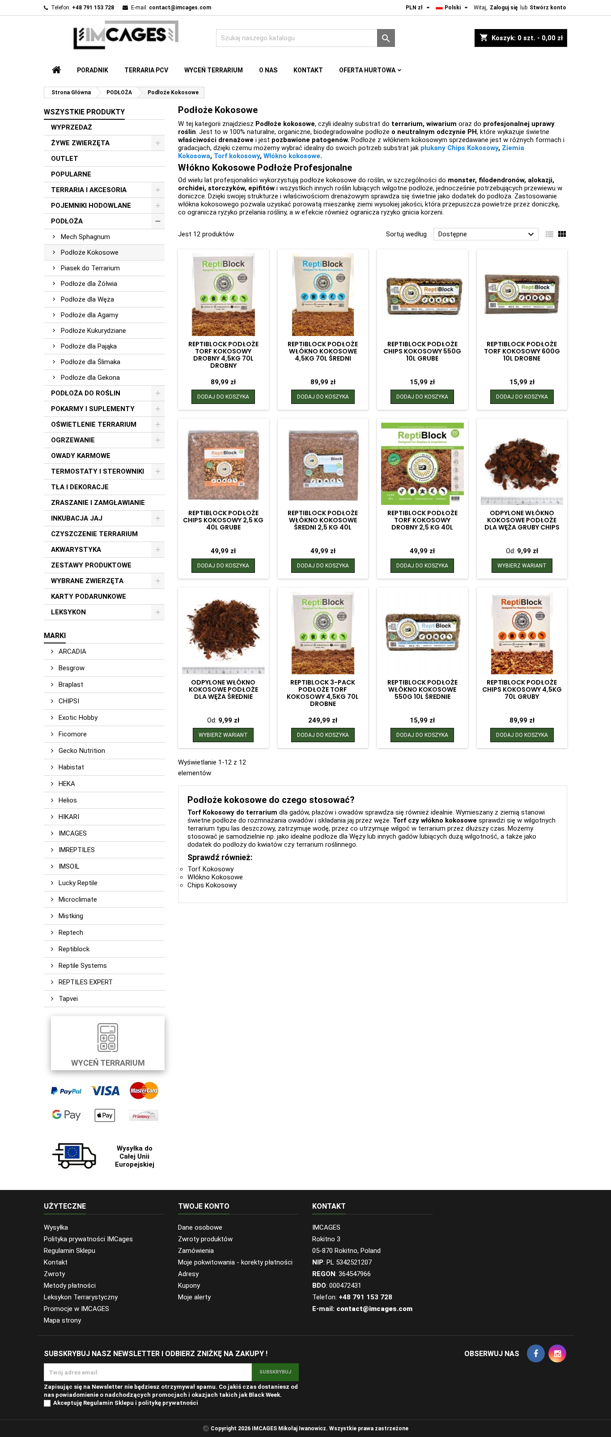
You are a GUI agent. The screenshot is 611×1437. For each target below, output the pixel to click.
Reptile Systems (82, 966)
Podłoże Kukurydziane (93, 331)
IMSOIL (68, 866)
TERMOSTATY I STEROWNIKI (97, 471)
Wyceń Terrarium (213, 70)
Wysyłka (56, 1227)
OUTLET (64, 159)
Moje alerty (194, 1297)
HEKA (66, 784)
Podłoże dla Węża (87, 299)
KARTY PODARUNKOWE (88, 596)
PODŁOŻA (67, 221)
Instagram (557, 1353)
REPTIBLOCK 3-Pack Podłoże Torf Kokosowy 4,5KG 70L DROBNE (323, 693)
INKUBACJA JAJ (76, 518)
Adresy (188, 1274)
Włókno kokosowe (291, 156)
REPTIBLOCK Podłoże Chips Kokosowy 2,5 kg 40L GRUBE (223, 520)
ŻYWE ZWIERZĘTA (80, 143)
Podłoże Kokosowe (90, 252)
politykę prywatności (168, 1402)
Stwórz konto (548, 7)
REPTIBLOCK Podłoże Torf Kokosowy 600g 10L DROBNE (522, 351)
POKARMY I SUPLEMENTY (93, 409)
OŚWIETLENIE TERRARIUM (93, 424)
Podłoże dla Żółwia (89, 284)
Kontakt (308, 70)
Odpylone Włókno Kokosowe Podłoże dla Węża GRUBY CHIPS (522, 520)
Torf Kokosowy (210, 869)
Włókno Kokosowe (215, 877)
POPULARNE (71, 174)
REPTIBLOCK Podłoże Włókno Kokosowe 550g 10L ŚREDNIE (422, 689)
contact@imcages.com (180, 7)
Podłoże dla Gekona (90, 378)
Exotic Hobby (77, 718)
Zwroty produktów (205, 1239)
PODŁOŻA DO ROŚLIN (85, 393)
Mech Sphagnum (85, 237)
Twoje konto (203, 1206)
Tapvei (67, 999)
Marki (55, 635)
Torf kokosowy (237, 156)
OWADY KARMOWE (80, 456)
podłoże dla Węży (339, 836)
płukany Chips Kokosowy (459, 148)
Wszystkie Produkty (84, 112)
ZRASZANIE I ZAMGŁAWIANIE (98, 503)
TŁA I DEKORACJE (80, 487)
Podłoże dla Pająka (89, 346)
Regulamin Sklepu (69, 1251)
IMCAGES (72, 833)
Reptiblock (73, 949)
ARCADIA (71, 651)
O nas (268, 70)
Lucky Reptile (77, 883)
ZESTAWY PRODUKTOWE (91, 565)
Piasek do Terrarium (90, 268)
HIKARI (68, 817)
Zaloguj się (504, 7)
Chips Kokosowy (212, 885)
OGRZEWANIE (73, 440)
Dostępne (487, 234)
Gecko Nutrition (81, 751)
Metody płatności (70, 1286)
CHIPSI (68, 701)
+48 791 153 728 (93, 7)
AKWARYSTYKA (76, 550)
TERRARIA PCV (146, 70)
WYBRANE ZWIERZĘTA (87, 581)
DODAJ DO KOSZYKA (223, 397)
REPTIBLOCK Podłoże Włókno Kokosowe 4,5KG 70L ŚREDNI (323, 351)
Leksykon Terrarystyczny (81, 1297)
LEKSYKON (68, 612)
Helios (67, 800)
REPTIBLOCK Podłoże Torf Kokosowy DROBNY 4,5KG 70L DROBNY (223, 355)
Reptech (70, 933)
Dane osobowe (200, 1227)
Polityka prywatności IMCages (88, 1239)
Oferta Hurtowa (367, 70)
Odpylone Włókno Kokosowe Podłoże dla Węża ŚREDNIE (223, 689)
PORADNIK (92, 70)
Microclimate (77, 899)
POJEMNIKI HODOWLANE (91, 206)
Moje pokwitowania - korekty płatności (235, 1262)
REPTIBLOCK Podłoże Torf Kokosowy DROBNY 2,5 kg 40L (422, 520)
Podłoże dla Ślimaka (90, 362)
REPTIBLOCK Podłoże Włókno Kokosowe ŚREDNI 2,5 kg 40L (323, 520)
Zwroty (54, 1274)
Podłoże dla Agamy (89, 315)
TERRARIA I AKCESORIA (89, 190)
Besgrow (71, 668)
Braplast (70, 685)
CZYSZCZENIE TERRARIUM (94, 534)
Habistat (70, 767)
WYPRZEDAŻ (71, 127)
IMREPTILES (76, 850)
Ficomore (72, 734)
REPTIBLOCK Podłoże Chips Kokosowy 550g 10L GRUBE (422, 351)
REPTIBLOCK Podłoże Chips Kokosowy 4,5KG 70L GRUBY (522, 689)
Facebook (536, 1353)
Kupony (189, 1286)
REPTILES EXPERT (85, 982)
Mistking (70, 916)
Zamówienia (196, 1251)
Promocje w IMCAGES (76, 1309)
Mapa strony (62, 1320)
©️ (206, 1428)
